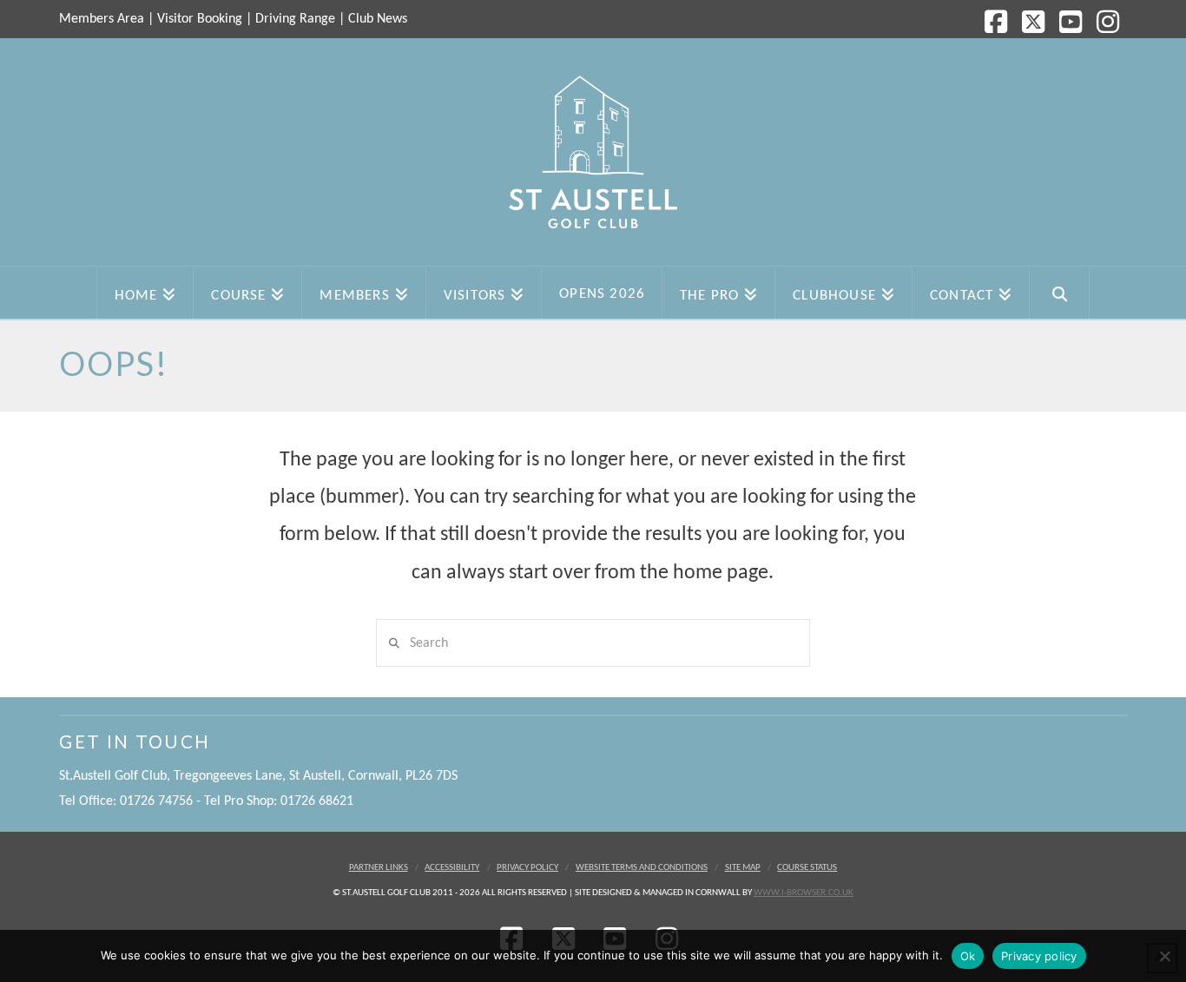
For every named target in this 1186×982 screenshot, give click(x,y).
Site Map (743, 868)
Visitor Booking (199, 19)
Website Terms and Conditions (642, 868)
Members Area (101, 19)
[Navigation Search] (1060, 293)
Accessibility (452, 868)
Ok (968, 956)
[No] (1164, 956)
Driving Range (295, 19)
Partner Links (378, 868)
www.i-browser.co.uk (803, 893)
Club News (377, 19)
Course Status (807, 868)
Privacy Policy (527, 868)
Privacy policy (1039, 956)
